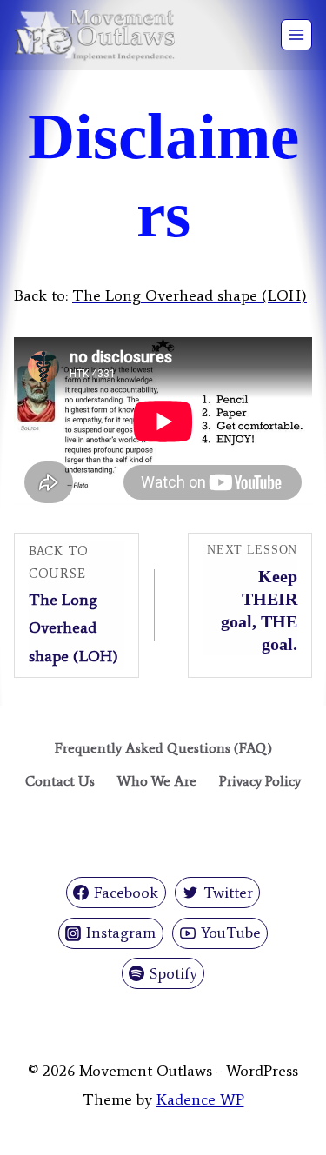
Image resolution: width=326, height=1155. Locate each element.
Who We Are (156, 781)
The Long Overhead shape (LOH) (189, 295)
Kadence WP (200, 1099)
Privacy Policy (260, 781)
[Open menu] (296, 34)
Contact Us (60, 781)
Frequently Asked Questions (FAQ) (163, 748)
